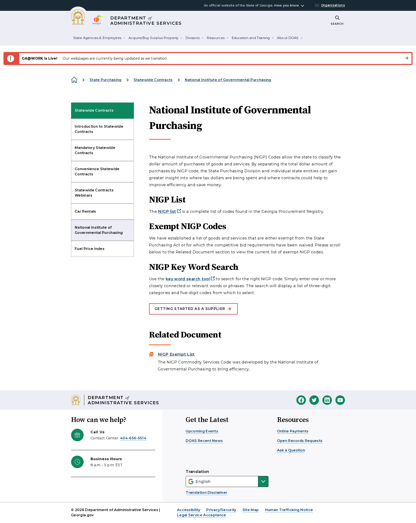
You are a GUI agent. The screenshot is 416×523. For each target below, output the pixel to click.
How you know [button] (286, 5)
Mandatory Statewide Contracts (95, 150)
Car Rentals (85, 211)
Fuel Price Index (89, 249)
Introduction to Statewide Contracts (99, 129)
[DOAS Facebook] (301, 400)
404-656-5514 (133, 438)
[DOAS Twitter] (314, 400)
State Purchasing (105, 80)
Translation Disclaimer (206, 492)
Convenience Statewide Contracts (97, 171)
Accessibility (189, 510)
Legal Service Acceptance (201, 515)
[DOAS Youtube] (340, 400)
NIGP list (167, 211)
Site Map (250, 510)
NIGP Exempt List (176, 354)
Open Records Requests (300, 441)
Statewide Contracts (153, 80)
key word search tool (188, 279)
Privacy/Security (221, 510)
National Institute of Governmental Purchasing (228, 80)
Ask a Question (291, 450)
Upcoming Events (202, 431)
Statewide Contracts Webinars (94, 192)
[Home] (74, 80)
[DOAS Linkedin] (327, 400)
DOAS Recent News (204, 441)
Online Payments (293, 431)
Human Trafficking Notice (289, 510)
